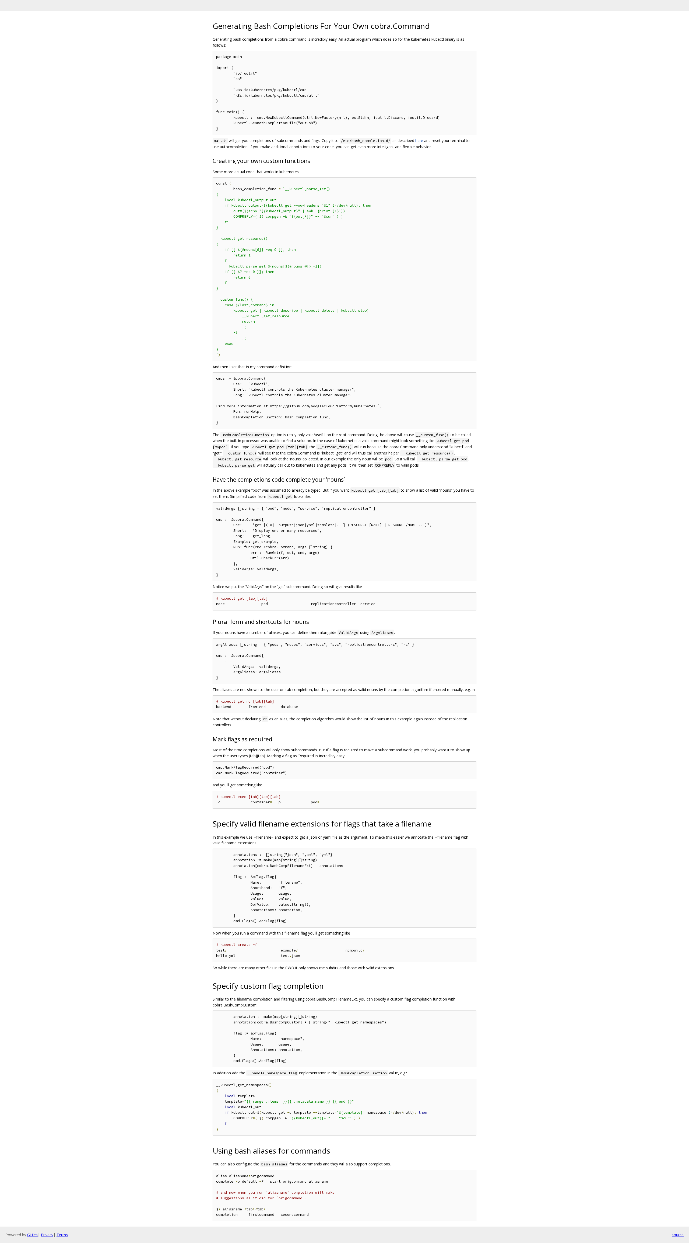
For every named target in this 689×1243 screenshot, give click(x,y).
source (678, 1234)
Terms (62, 1234)
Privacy (47, 1234)
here (419, 140)
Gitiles (32, 1234)
